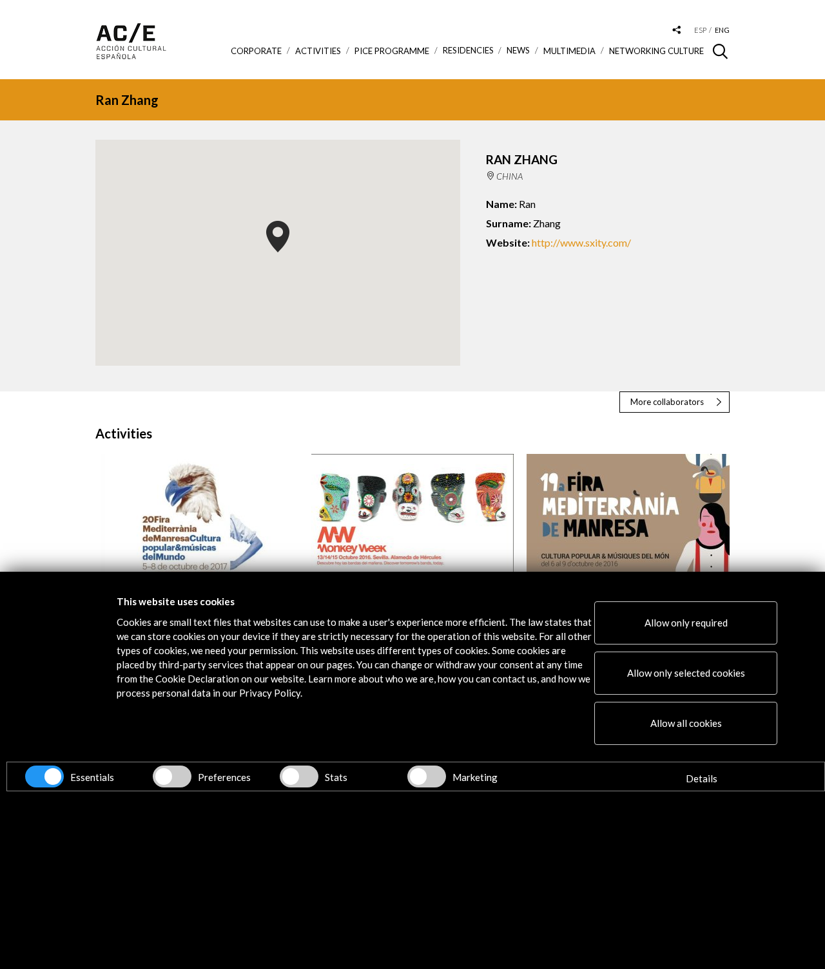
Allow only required (686, 622)
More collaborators (667, 402)
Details (701, 778)
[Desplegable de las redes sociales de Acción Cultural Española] (677, 31)
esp (700, 29)
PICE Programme (391, 50)
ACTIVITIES (318, 50)
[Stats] (299, 776)
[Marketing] (426, 776)
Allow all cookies (686, 723)
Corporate (256, 50)
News (518, 50)
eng (722, 29)
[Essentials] (44, 776)
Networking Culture (656, 50)
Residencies (468, 50)
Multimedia (569, 50)
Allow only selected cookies (686, 673)
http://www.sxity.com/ (581, 242)
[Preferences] (172, 776)
